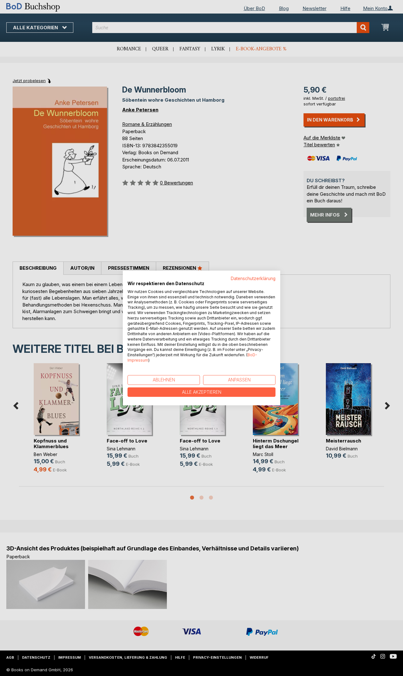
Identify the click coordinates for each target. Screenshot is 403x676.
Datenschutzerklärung (253, 278)
